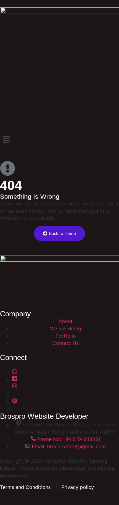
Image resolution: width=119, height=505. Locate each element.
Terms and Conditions (25, 487)
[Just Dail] (14, 379)
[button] (59, 139)
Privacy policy (77, 487)
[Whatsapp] (14, 372)
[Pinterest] (14, 402)
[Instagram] (14, 387)
